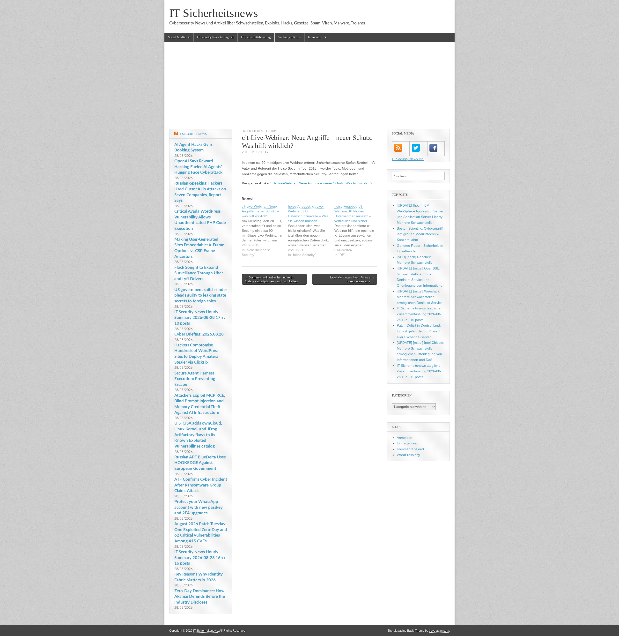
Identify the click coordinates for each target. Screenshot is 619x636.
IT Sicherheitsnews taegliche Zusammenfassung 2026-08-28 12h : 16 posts (419, 314)
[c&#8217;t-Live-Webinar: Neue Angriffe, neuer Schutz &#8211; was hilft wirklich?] (265, 230)
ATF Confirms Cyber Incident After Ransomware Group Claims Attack (200, 485)
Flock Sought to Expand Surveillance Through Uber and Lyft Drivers (198, 273)
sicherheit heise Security (259, 131)
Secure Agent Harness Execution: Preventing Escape (194, 379)
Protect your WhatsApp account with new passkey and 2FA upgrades (198, 507)
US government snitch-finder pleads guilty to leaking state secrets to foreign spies (200, 295)
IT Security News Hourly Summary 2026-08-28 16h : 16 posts (199, 557)
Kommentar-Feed (410, 449)
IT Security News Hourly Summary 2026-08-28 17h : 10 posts (199, 317)
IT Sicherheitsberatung (256, 37)
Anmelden (404, 438)
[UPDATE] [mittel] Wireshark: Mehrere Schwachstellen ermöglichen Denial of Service (419, 297)
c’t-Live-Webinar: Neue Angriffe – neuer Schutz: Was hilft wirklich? (322, 183)
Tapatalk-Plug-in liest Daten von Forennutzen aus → (352, 279)
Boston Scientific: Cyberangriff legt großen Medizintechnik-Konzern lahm (420, 234)
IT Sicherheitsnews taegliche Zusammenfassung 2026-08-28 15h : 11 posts (419, 371)
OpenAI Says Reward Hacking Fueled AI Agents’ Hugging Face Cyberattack (198, 166)
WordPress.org (408, 455)
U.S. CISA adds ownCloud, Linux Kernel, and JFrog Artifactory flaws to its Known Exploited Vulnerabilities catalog (198, 434)
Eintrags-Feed (408, 443)
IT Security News (192, 134)
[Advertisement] (309, 85)
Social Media (176, 37)
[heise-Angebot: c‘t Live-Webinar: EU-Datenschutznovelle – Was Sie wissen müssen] (311, 230)
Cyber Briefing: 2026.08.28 (199, 334)
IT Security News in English (215, 37)
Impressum (315, 37)
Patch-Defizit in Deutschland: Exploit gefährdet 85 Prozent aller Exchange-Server (419, 331)
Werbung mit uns (289, 37)
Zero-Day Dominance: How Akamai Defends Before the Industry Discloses (199, 596)
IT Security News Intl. (408, 159)
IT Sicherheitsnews (213, 13)
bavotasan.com (439, 630)
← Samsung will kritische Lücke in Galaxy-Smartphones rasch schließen (271, 279)
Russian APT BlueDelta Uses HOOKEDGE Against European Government (200, 463)
